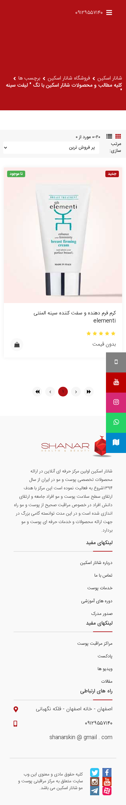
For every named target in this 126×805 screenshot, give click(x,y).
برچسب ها (29, 78)
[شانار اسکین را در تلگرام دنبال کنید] (94, 790)
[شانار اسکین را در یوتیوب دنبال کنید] (106, 781)
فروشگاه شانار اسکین (69, 78)
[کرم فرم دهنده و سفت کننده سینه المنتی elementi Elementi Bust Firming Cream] (63, 235)
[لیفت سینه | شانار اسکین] (76, 446)
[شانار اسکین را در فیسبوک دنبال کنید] (106, 772)
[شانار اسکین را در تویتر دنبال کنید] (94, 772)
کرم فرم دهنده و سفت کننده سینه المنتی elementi (75, 317)
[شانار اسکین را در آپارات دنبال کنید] (106, 790)
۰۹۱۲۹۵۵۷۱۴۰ (89, 12)
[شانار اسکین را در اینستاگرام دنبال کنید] (94, 781)
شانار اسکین (110, 78)
